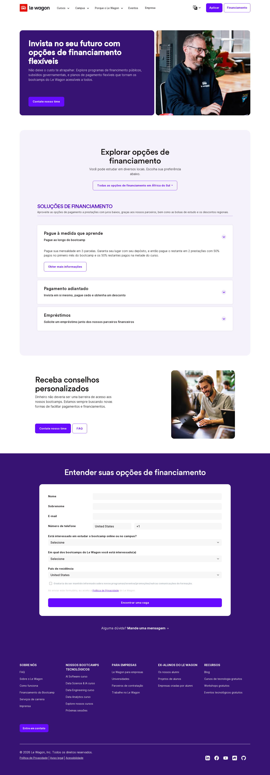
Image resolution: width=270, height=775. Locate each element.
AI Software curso (76, 676)
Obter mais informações (65, 266)
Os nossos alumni (168, 672)
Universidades (120, 678)
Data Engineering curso (80, 690)
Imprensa (25, 706)
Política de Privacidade (106, 590)
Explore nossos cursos (79, 703)
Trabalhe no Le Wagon (126, 692)
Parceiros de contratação (127, 685)
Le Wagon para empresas (127, 672)
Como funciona (29, 685)
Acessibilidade (74, 757)
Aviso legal (56, 757)
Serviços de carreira (32, 699)
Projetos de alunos (169, 678)
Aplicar (214, 7)
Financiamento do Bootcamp (37, 692)
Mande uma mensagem (146, 628)
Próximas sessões (76, 710)
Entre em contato (34, 728)
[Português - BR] (196, 8)
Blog (207, 672)
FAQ (80, 428)
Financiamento (237, 7)
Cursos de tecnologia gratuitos (223, 678)
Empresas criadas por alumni (175, 685)
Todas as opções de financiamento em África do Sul (134, 185)
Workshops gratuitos (216, 685)
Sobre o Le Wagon (31, 678)
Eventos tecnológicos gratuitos (223, 692)
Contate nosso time (46, 101)
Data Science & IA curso (80, 683)
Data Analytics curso (78, 696)
